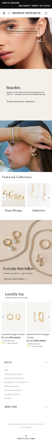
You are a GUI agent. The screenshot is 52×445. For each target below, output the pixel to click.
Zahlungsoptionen (13, 390)
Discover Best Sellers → (16, 279)
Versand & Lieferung (14, 378)
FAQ (6, 370)
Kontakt (7, 398)
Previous (3, 197)
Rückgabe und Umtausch (16, 382)
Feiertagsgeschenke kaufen (23, 31)
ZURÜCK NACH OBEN (26, 439)
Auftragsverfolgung (13, 374)
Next (48, 197)
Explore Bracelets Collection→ (21, 101)
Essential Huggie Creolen (13, 334)
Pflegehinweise (11, 386)
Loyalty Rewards (12, 394)
